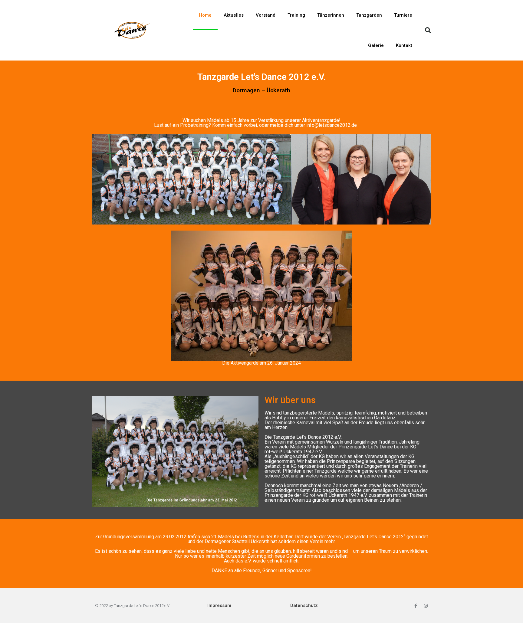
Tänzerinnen (330, 15)
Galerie (376, 45)
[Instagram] (426, 606)
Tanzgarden (369, 15)
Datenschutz (304, 605)
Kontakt (404, 45)
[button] (428, 30)
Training (296, 15)
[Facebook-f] (415, 606)
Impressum (219, 605)
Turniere (403, 15)
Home (205, 15)
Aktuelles (234, 15)
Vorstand (265, 15)
